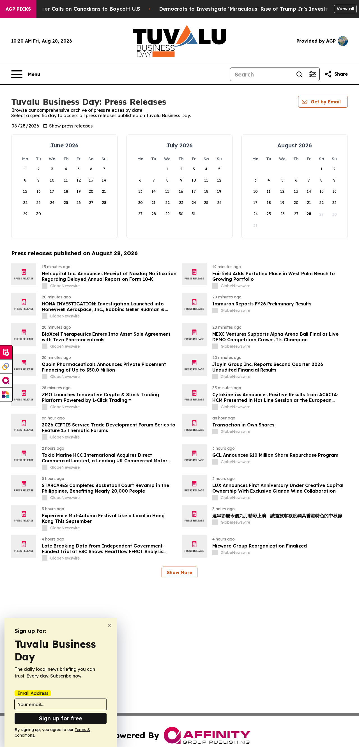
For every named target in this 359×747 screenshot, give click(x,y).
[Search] (299, 74)
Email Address (32, 693)
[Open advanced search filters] (312, 74)
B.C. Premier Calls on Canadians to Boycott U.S (79, 9)
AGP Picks (18, 9)
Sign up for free (60, 718)
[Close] (109, 625)
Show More (179, 572)
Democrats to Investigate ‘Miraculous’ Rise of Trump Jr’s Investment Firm (255, 9)
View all (345, 8)
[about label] (44, 286)
